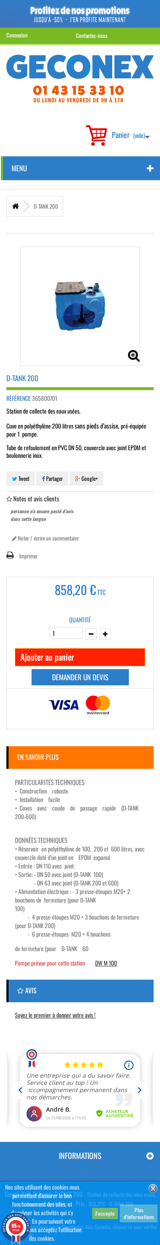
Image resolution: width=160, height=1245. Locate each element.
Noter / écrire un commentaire (48, 538)
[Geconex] (80, 79)
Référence (18, 398)
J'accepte (105, 1213)
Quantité (80, 619)
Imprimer (28, 556)
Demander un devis (80, 677)
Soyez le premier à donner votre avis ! (55, 1014)
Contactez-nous (92, 35)
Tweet (23, 478)
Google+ (89, 478)
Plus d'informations (139, 1213)
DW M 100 (106, 962)
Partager (54, 478)
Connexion (17, 35)
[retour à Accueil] (15, 206)
